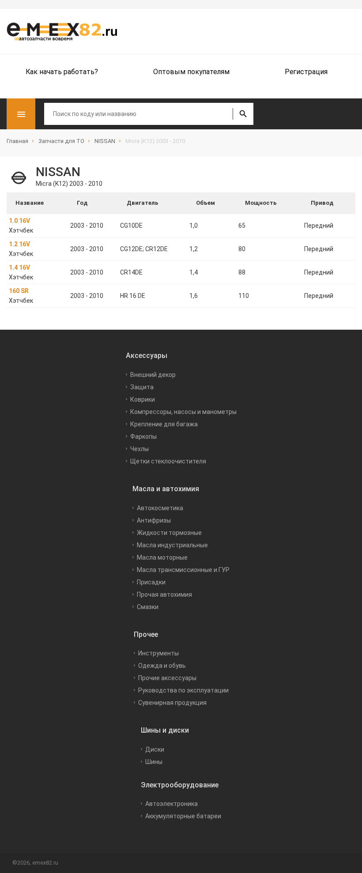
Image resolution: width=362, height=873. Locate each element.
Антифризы (154, 520)
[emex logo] (66, 31)
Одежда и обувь (162, 665)
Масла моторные (162, 557)
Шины (153, 761)
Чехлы (139, 448)
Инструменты (158, 653)
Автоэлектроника (171, 803)
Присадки (151, 582)
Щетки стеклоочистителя (168, 461)
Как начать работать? (62, 72)
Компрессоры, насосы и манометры (183, 411)
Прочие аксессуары (167, 677)
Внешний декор (153, 374)
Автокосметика (160, 508)
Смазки (147, 606)
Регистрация (306, 72)
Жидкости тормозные (169, 532)
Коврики (142, 399)
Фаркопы (143, 436)
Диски (154, 749)
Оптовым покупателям (191, 72)
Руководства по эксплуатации (183, 690)
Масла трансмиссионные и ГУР (183, 569)
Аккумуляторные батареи (183, 816)
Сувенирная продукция (172, 702)
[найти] (243, 114)
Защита (142, 387)
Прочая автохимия (164, 594)
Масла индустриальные (172, 545)
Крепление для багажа (164, 424)
